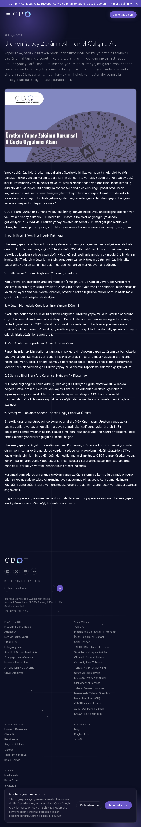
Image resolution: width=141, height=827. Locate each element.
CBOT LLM (10, 641)
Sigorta (8, 749)
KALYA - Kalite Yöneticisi (88, 713)
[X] (16, 571)
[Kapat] (136, 3)
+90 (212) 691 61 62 (16, 611)
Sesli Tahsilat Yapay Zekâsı (90, 652)
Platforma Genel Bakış (17, 626)
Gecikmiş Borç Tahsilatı (88, 662)
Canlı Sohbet (82, 641)
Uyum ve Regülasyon (87, 672)
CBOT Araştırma (14, 672)
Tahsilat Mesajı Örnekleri (89, 688)
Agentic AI (10, 631)
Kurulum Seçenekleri (16, 662)
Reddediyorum (89, 805)
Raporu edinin (120, 3)
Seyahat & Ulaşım (14, 744)
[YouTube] (25, 571)
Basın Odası (11, 780)
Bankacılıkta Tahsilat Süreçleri (92, 693)
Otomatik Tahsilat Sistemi (89, 657)
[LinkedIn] (7, 571)
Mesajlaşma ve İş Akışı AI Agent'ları (95, 631)
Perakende (11, 739)
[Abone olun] (60, 588)
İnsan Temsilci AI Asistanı (89, 636)
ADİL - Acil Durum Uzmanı (89, 708)
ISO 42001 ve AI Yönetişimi (90, 677)
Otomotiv (9, 734)
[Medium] (34, 571)
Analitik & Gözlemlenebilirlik (20, 652)
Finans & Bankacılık (15, 729)
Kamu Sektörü (12, 759)
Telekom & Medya (15, 754)
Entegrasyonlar (13, 647)
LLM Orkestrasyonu (16, 636)
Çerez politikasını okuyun (45, 815)
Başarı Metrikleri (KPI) (87, 698)
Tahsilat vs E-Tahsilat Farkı (90, 667)
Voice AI (79, 626)
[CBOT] (24, 14)
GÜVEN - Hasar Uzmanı (88, 703)
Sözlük (78, 739)
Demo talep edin (123, 14)
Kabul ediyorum (118, 805)
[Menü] (8, 14)
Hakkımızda (11, 775)
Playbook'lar (82, 734)
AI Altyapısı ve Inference (19, 657)
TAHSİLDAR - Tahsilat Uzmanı (91, 647)
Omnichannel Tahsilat (87, 682)
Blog (77, 729)
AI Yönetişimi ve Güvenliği (19, 667)
